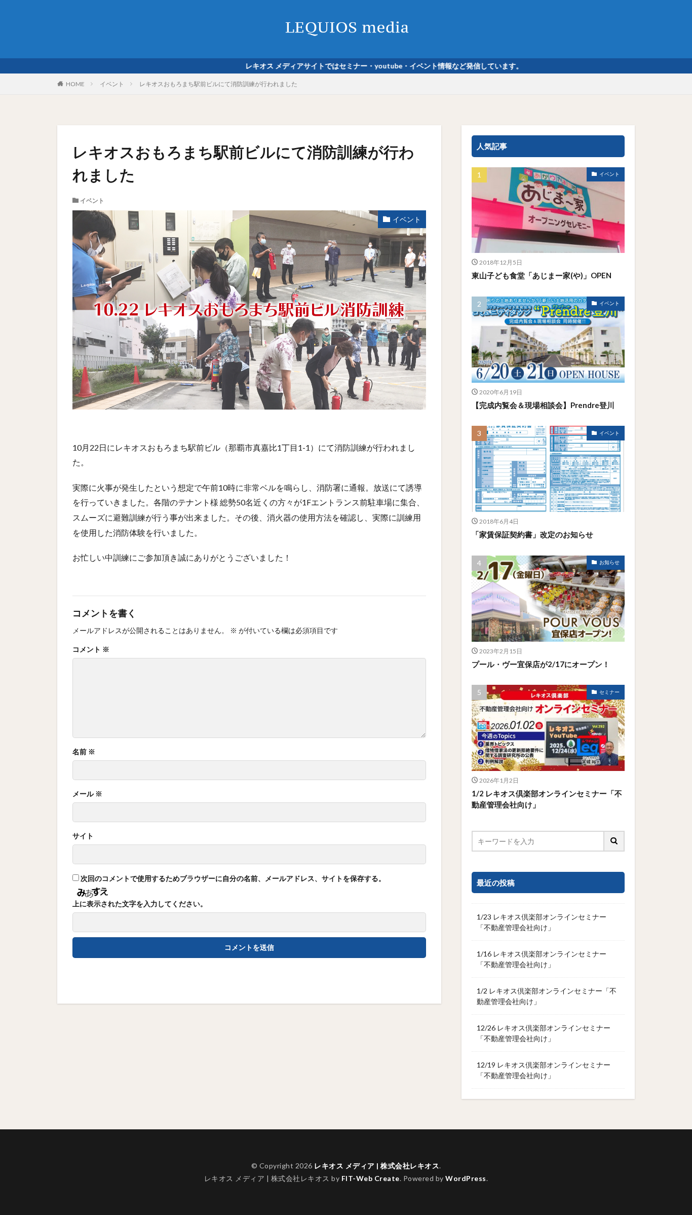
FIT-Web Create (370, 1178)
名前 (83, 751)
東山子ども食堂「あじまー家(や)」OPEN (541, 275)
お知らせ (609, 562)
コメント (90, 649)
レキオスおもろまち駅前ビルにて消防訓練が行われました (218, 84)
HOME (75, 84)
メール (87, 793)
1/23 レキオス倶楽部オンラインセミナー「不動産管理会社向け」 (541, 922)
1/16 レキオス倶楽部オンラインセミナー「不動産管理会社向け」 (541, 959)
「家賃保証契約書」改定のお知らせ (532, 534)
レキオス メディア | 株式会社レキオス (376, 1165)
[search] (614, 841)
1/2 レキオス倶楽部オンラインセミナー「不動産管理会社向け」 (547, 799)
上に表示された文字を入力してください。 (139, 903)
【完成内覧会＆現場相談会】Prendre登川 (543, 405)
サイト (83, 835)
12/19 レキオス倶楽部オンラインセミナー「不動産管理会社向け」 (543, 1070)
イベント (112, 84)
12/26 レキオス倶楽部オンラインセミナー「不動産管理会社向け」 (543, 1033)
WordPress (465, 1178)
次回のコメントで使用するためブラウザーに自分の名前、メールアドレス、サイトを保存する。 (233, 878)
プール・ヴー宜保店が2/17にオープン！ (541, 664)
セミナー (609, 692)
